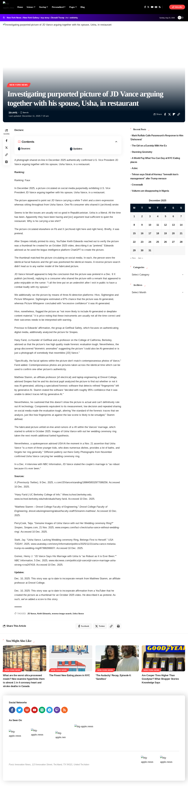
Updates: (78, 148)
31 (149, 250)
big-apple (13, 112)
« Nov (133, 258)
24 (149, 242)
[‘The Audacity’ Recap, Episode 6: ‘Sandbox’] (117, 658)
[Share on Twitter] (169, 114)
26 (165, 242)
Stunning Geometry (142, 152)
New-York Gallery (31, 18)
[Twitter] (148, 7)
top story (45, 18)
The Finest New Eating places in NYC (69, 675)
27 (173, 242)
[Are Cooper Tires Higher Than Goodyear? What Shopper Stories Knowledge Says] (163, 658)
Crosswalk (137, 184)
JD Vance (31, 613)
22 (134, 242)
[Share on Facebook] (165, 114)
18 (157, 233)
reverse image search (62, 613)
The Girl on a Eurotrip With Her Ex (149, 145)
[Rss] (160, 7)
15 (134, 233)
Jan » (140, 258)
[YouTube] (152, 7)
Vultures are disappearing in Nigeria (150, 191)
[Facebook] (145, 7)
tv (67, 18)
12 (165, 224)
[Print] (6, 161)
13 (173, 224)
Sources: (26, 148)
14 (181, 224)
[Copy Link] (179, 114)
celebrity (74, 18)
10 (149, 224)
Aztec (135, 168)
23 (142, 242)
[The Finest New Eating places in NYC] (71, 658)
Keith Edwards (44, 613)
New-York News (14, 18)
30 (142, 250)
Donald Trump (57, 18)
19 (165, 233)
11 (157, 224)
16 (142, 233)
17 (149, 233)
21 (181, 233)
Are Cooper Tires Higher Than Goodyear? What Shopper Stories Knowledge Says (160, 679)
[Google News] (156, 7)
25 (157, 242)
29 (134, 250)
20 (173, 233)
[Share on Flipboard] (174, 114)
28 (181, 242)
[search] (166, 7)
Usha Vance (78, 613)
